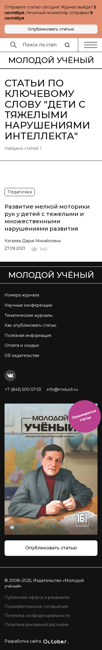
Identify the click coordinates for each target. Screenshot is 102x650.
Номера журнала (22, 295)
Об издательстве (22, 355)
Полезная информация (28, 335)
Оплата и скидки (22, 345)
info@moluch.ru (62, 389)
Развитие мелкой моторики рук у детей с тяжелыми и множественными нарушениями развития (47, 217)
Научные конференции (28, 305)
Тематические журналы (28, 315)
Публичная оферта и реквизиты (37, 597)
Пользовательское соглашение (36, 606)
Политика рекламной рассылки (36, 624)
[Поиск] (67, 45)
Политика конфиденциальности (37, 615)
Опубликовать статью (51, 29)
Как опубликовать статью (30, 325)
